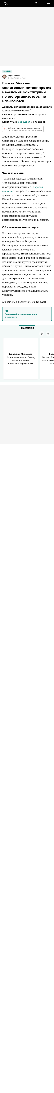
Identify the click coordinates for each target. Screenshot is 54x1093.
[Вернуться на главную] (5, 3)
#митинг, (16, 302)
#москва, (7, 302)
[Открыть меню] (48, 3)
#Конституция (39, 302)
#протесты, (26, 302)
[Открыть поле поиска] (36, 3)
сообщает (24, 121)
